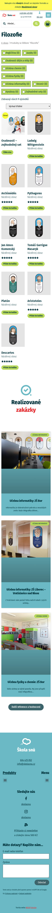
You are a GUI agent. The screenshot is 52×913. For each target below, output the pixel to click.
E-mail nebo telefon (13, 851)
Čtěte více (7, 152)
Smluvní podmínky (25, 894)
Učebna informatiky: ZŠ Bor (26, 501)
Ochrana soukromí (11, 894)
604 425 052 (26, 760)
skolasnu (26, 804)
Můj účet (40, 17)
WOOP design (31, 907)
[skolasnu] (26, 798)
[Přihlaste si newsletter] (26, 824)
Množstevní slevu (29, 7)
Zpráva (6, 862)
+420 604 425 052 (25, 13)
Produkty (9, 773)
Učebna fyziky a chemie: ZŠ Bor (26, 682)
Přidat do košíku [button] (36, 156)
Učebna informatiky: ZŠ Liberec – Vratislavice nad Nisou (26, 591)
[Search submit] (36, 23)
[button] (48, 15)
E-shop (4, 43)
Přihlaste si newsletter (26, 830)
